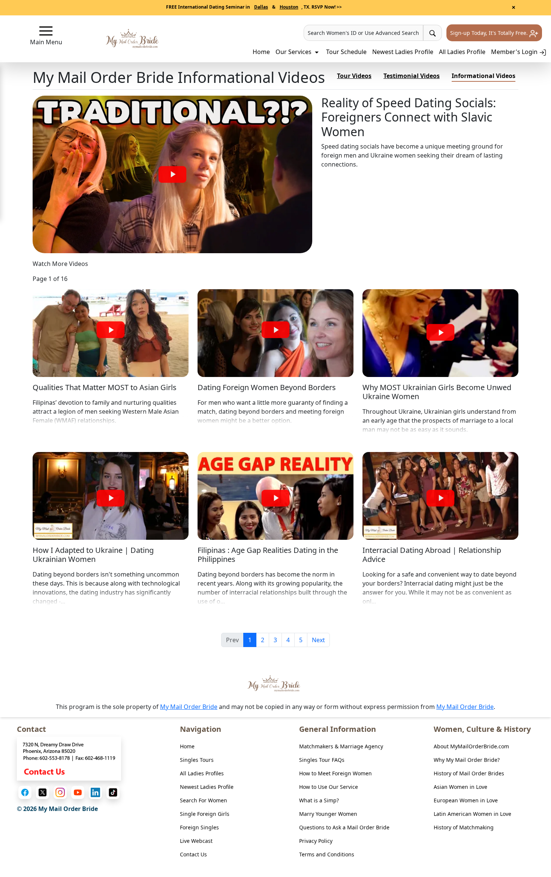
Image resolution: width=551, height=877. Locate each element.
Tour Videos (354, 76)
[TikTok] (113, 792)
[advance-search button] (432, 33)
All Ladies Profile (462, 52)
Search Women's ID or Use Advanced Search (363, 32)
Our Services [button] (294, 52)
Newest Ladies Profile (402, 52)
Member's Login (515, 52)
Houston (289, 7)
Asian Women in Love (460, 786)
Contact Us (193, 854)
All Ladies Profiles (202, 773)
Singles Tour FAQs (321, 759)
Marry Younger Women (328, 813)
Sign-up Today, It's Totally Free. (489, 32)
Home (261, 52)
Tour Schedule (346, 52)
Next (318, 640)
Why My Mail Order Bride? (467, 759)
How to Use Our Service (328, 786)
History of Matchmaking (464, 827)
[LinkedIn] (95, 792)
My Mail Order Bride (188, 707)
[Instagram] (60, 792)
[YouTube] (77, 792)
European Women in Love (466, 800)
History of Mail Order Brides (469, 773)
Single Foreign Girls (204, 813)
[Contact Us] (69, 758)
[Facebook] (24, 792)
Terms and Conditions (326, 854)
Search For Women (203, 800)
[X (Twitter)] (42, 792)
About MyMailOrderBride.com (471, 746)
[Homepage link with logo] (275, 683)
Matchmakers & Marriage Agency (341, 746)
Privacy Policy (315, 840)
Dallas (261, 7)
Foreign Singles (199, 827)
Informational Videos (483, 76)
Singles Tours (197, 759)
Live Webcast (196, 840)
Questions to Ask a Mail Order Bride (344, 827)
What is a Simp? (319, 800)
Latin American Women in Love (472, 813)
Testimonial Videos (411, 76)
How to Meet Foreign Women (335, 773)
